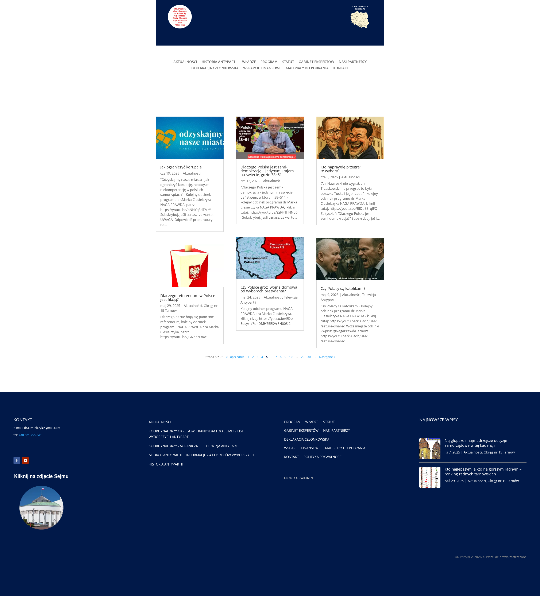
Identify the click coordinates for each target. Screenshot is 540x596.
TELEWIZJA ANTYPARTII (221, 446)
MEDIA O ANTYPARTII (165, 455)
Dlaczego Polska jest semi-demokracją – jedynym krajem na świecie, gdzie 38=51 (267, 170)
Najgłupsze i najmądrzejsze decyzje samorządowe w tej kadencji (476, 443)
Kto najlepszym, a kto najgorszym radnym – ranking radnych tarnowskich (483, 471)
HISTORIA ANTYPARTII (220, 62)
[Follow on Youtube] (25, 460)
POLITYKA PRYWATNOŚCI (323, 457)
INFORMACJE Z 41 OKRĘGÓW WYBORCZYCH (220, 455)
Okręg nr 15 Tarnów (499, 452)
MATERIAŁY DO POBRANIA (307, 68)
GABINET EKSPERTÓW (316, 62)
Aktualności (192, 173)
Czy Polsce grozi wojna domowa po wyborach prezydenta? (268, 289)
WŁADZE (249, 62)
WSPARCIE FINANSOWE (262, 68)
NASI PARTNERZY (353, 62)
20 (302, 357)
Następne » (327, 357)
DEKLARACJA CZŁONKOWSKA (215, 68)
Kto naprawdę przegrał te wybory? (341, 168)
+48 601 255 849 (30, 435)
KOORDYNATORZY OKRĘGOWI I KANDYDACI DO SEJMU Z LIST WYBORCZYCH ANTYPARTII (196, 434)
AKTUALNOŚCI (185, 62)
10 (291, 357)
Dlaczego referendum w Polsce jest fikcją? (187, 297)
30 (309, 357)
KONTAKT (341, 68)
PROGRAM (269, 62)
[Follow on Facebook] (17, 460)
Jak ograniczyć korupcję (181, 167)
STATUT (288, 62)
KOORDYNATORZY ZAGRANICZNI (174, 446)
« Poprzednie (235, 357)
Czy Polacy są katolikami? (343, 288)
